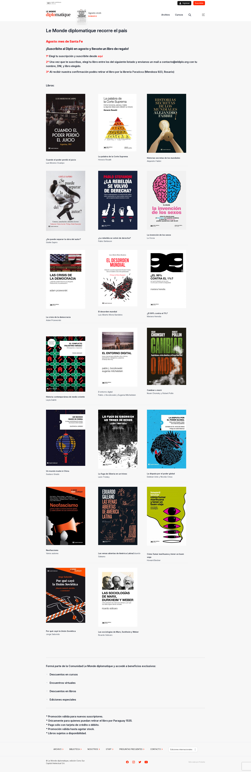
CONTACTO (155, 749)
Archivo (165, 14)
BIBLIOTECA (74, 749)
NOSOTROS (93, 749)
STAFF (109, 749)
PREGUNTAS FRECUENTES (130, 749)
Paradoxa (138, 71)
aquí (100, 56)
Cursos (179, 14)
